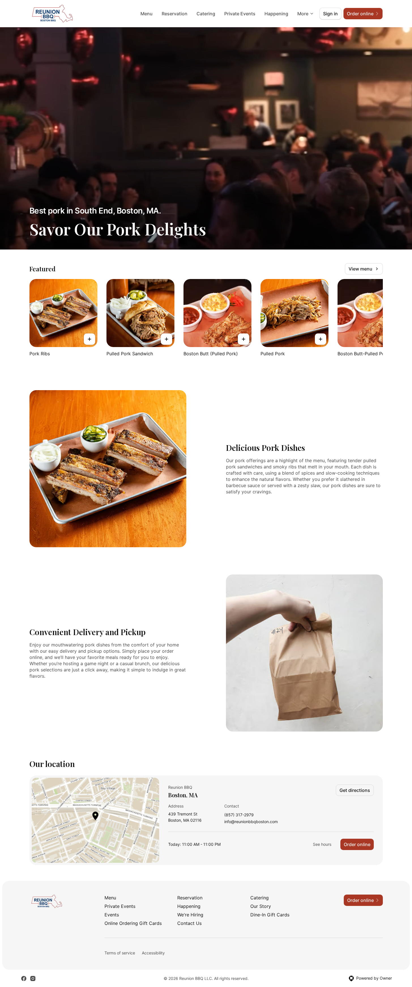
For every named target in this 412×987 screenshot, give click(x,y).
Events (111, 915)
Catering (206, 13)
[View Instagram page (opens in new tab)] (32, 978)
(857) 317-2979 (239, 815)
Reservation (174, 13)
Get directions (355, 790)
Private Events (239, 13)
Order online (357, 844)
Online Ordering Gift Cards (133, 923)
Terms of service (119, 952)
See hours (322, 844)
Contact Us (189, 923)
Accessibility (153, 952)
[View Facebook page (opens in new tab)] (23, 978)
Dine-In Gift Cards (269, 915)
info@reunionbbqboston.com (251, 822)
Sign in (330, 13)
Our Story (260, 906)
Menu (146, 13)
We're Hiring (190, 915)
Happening (276, 13)
